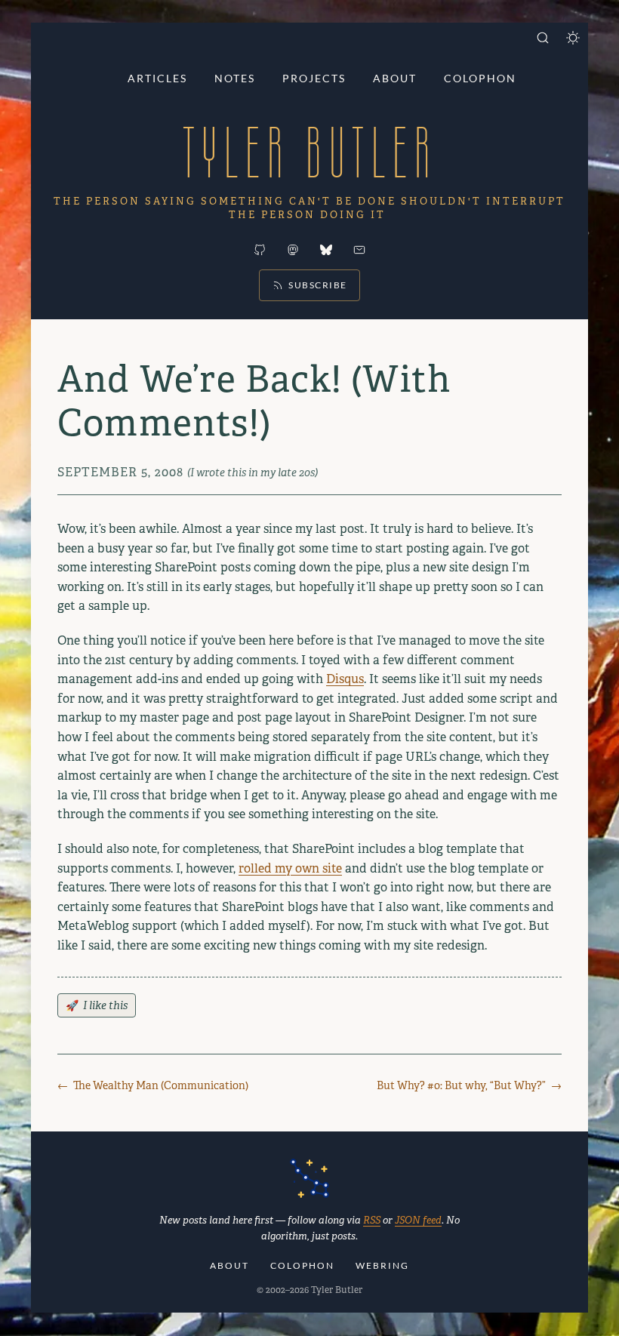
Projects (314, 78)
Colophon (480, 78)
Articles (157, 78)
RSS (371, 1220)
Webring (382, 1265)
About (395, 78)
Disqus (345, 679)
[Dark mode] (573, 38)
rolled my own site (290, 868)
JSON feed (418, 1220)
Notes (234, 78)
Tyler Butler (309, 152)
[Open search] (543, 38)
